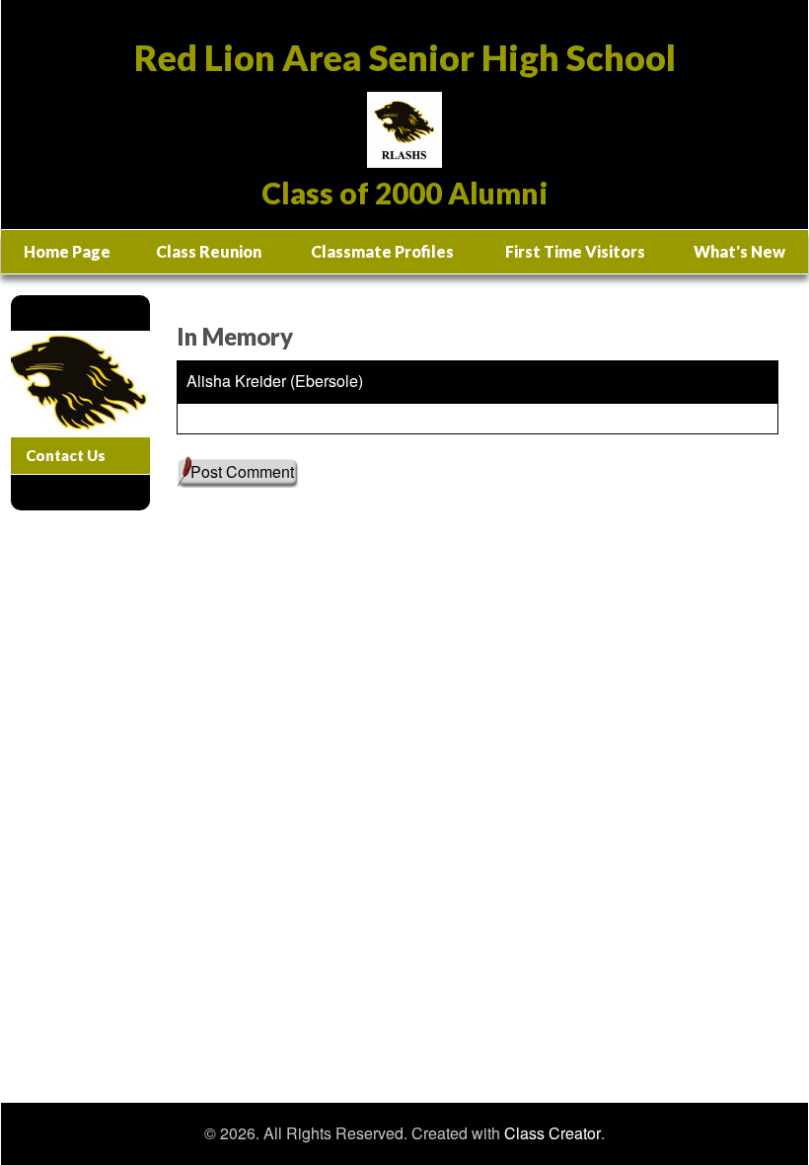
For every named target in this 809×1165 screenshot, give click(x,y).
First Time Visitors (575, 251)
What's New (739, 251)
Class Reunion (208, 251)
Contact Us (66, 455)
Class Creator (552, 1133)
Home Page (67, 251)
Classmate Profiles (382, 251)
